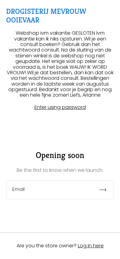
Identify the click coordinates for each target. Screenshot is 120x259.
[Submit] (105, 189)
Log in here (91, 245)
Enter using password (60, 107)
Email (18, 189)
